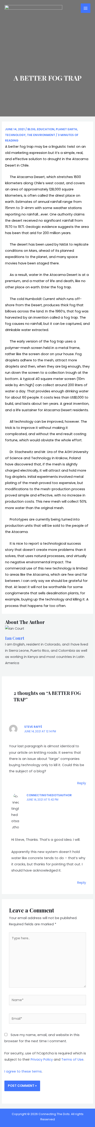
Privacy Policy (42, 1059)
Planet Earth (66, 129)
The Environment (41, 135)
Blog (31, 129)
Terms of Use (72, 1059)
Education (45, 129)
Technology (15, 135)
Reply (81, 783)
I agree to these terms (23, 1071)
